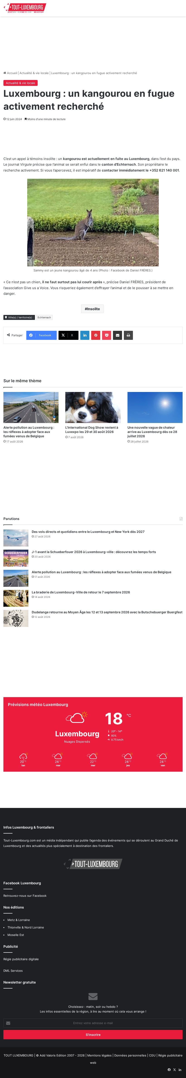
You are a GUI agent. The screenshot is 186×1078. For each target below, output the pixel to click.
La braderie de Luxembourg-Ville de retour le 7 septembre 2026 (81, 592)
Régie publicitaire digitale (21, 959)
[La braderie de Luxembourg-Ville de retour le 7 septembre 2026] (15, 598)
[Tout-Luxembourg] (24, 8)
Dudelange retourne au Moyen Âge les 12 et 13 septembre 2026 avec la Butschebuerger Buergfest (107, 612)
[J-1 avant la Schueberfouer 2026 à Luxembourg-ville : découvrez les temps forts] (15, 558)
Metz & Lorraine (18, 920)
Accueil (11, 73)
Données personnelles (130, 1055)
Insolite (93, 309)
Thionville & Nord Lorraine (25, 927)
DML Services (13, 970)
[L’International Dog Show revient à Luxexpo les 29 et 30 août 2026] (92, 407)
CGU (152, 1055)
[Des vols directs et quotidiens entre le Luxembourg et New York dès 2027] (15, 537)
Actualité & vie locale (34, 73)
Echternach (44, 317)
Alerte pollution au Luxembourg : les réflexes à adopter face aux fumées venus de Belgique (28, 431)
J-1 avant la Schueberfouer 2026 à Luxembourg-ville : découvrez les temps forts (94, 552)
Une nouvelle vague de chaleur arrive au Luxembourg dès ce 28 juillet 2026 (152, 431)
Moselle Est (15, 935)
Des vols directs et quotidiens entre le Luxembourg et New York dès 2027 (88, 532)
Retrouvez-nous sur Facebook (24, 895)
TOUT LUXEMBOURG (18, 1055)
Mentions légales (99, 1055)
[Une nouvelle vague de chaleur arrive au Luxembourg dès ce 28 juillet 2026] (155, 407)
